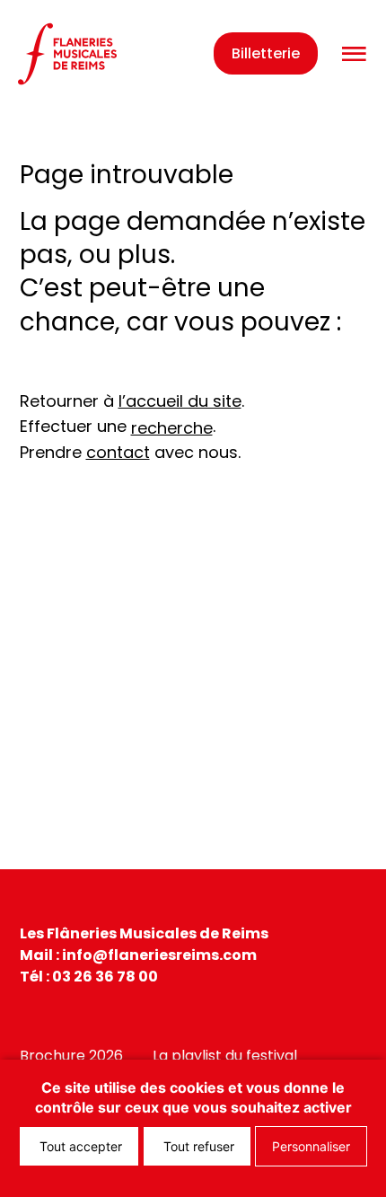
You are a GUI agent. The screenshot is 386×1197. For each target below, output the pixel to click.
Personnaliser (311, 1146)
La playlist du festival (225, 1055)
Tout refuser (197, 1146)
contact (118, 452)
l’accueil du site (179, 401)
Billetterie (266, 53)
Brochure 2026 (71, 1055)
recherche (172, 428)
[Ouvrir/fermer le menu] (353, 54)
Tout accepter (79, 1146)
